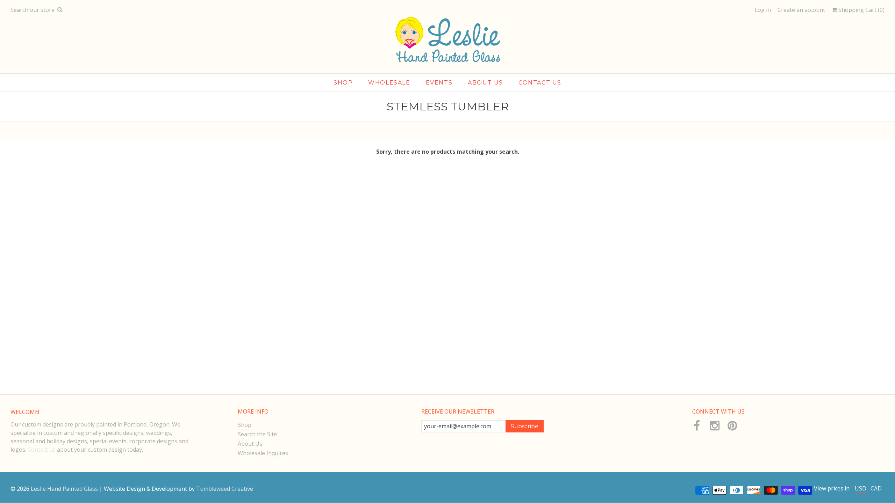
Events (439, 82)
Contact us (42, 449)
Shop (343, 82)
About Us (250, 443)
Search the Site (257, 434)
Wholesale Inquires (263, 453)
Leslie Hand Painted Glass (64, 489)
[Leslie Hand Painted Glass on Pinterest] (732, 425)
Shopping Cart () (861, 10)
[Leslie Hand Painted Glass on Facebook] (696, 425)
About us (485, 82)
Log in (762, 10)
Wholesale (389, 82)
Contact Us (539, 82)
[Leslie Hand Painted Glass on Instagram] (714, 425)
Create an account (801, 10)
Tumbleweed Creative (224, 489)
